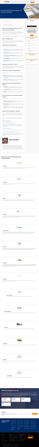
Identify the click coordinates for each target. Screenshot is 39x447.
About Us (3, 435)
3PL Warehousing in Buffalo (20, 426)
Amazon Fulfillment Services (21, 435)
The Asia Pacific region (10, 79)
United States (9, 75)
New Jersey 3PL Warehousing (20, 420)
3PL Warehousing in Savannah (27, 426)
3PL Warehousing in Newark (33, 423)
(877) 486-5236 (32, 1)
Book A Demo (32, 35)
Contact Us (30, 437)
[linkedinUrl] (9, 141)
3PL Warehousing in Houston (27, 423)
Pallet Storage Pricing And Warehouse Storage (13, 437)
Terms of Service (16, 445)
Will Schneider (4, 145)
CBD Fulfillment (20, 437)
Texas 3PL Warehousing (32, 420)
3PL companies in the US (9, 67)
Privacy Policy (13, 445)
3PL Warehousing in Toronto (33, 426)
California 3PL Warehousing (13, 420)
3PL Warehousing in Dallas (19, 423)
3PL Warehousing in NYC (13, 425)
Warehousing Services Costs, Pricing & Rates (13, 436)
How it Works (3, 437)
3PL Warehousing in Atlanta (13, 427)
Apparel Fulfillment (20, 436)
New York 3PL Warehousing (26, 420)
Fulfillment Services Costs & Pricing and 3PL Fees (13, 435)
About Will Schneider (4, 436)
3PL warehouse (11, 53)
